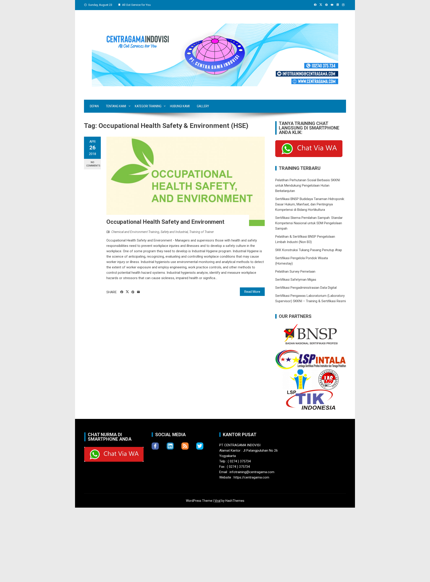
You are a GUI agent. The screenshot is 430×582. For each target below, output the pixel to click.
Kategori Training (148, 106)
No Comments (93, 164)
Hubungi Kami (180, 106)
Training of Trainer (201, 232)
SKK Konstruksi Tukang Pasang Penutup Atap (308, 250)
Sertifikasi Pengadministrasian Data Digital (306, 288)
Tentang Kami (116, 106)
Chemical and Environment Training (135, 232)
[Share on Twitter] (127, 291)
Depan (94, 106)
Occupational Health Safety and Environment (165, 221)
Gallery (203, 106)
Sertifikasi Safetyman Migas (295, 280)
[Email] (138, 292)
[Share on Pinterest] (133, 292)
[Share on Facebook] (122, 292)
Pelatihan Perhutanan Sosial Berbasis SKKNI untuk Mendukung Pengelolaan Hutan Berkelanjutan (307, 185)
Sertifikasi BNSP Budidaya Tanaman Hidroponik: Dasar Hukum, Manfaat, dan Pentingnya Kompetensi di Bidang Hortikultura (310, 204)
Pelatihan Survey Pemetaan (295, 271)
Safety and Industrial (174, 232)
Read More (252, 292)
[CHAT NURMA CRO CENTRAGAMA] (308, 148)
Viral (217, 500)
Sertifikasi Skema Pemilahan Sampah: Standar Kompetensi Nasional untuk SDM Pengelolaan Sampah (309, 223)
